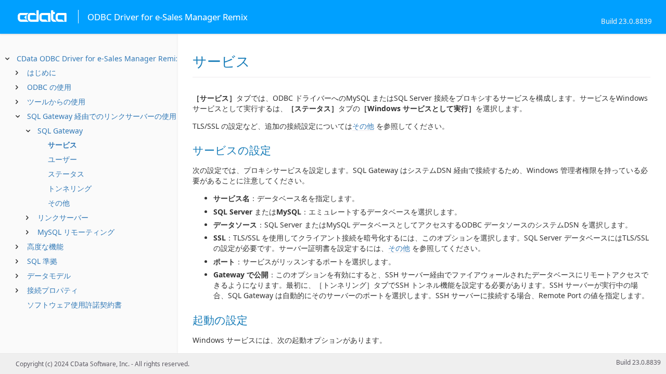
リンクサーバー (62, 217)
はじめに (41, 72)
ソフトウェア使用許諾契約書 (74, 305)
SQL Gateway (60, 131)
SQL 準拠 (42, 261)
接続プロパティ (52, 290)
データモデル (49, 275)
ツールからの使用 (56, 101)
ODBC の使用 (49, 87)
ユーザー (62, 159)
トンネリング (70, 188)
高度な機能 (45, 246)
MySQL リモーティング (75, 232)
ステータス (66, 174)
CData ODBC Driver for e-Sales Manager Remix (98, 58)
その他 (59, 203)
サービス (62, 145)
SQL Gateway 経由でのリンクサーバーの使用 (101, 116)
